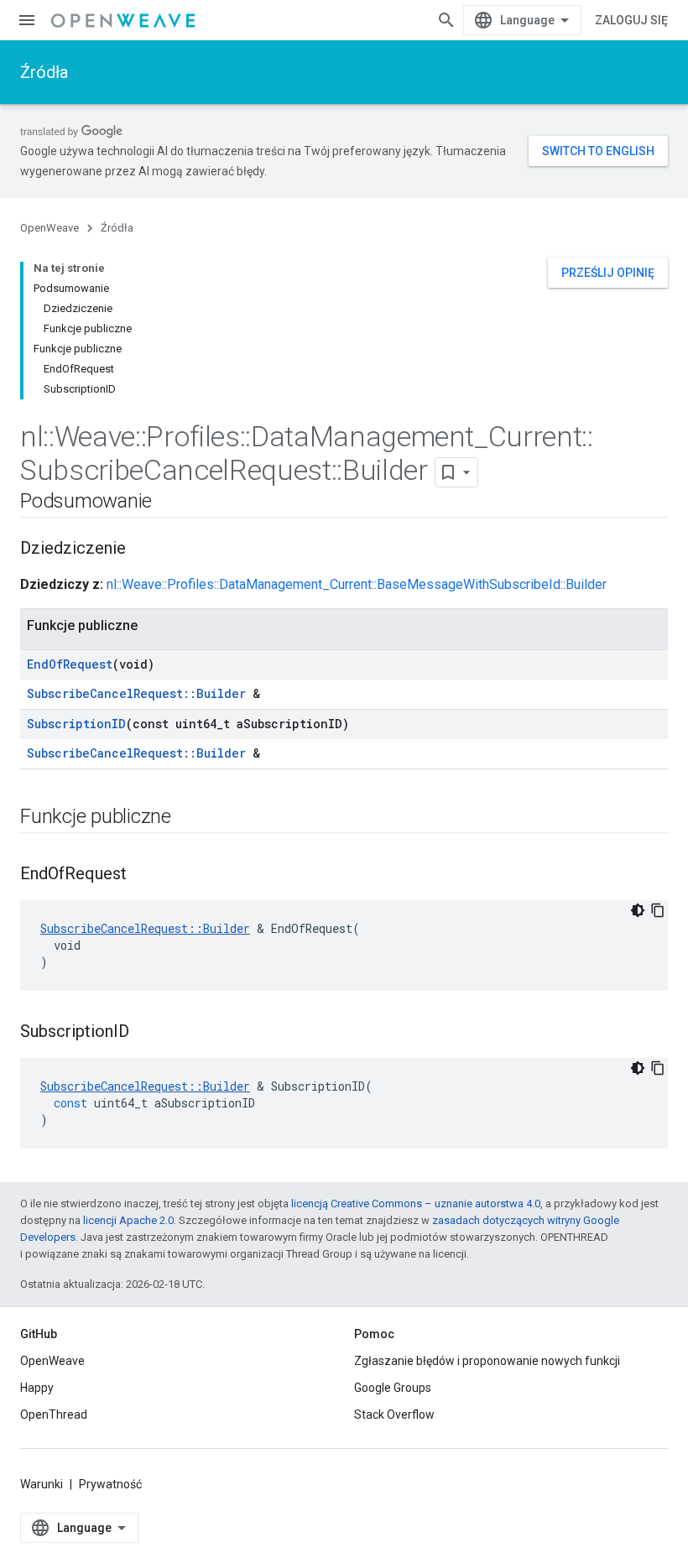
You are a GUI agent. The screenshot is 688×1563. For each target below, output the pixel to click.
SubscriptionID (76, 724)
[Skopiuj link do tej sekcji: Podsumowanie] (168, 502)
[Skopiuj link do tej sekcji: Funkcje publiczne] (188, 818)
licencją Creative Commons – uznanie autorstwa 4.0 (415, 1203)
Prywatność (110, 1484)
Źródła (44, 72)
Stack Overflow (394, 1414)
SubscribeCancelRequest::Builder (136, 693)
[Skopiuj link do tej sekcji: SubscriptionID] (146, 1033)
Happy (37, 1387)
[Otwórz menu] (27, 20)
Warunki (41, 1484)
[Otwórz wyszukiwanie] (446, 20)
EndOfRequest (69, 664)
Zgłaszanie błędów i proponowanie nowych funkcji (487, 1361)
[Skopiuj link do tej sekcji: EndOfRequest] (143, 875)
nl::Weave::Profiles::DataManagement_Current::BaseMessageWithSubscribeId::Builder (357, 584)
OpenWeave (49, 227)
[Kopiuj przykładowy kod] (658, 910)
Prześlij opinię (607, 272)
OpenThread (53, 1414)
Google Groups (392, 1387)
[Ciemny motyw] (638, 910)
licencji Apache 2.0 (128, 1220)
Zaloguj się (631, 20)
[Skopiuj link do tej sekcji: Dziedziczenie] (142, 549)
